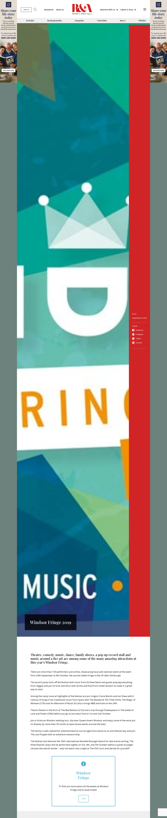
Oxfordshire (102, 20)
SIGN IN (26, 9)
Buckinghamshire (54, 20)
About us (60, 9)
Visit (83, 798)
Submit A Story (126, 9)
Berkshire (30, 20)
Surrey (123, 20)
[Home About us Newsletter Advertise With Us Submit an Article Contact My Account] (144, 9)
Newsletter (49, 9)
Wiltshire (142, 20)
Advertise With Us (107, 9)
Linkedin (139, 343)
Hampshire (79, 20)
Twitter (138, 338)
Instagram (139, 334)
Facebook (139, 330)
